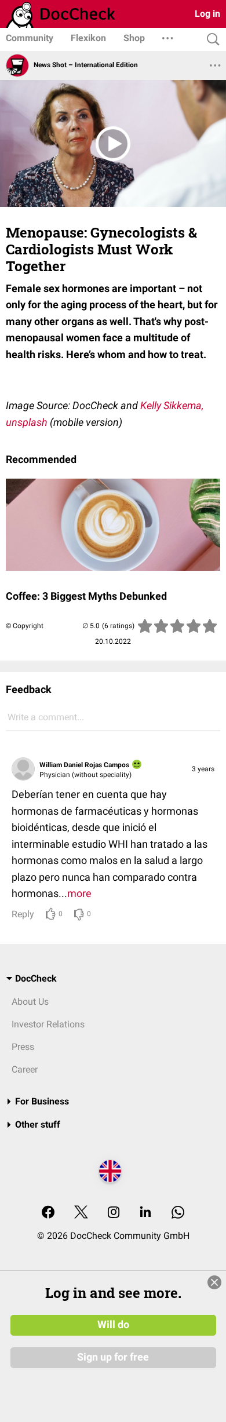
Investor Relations (48, 1024)
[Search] (210, 40)
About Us (30, 1001)
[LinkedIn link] (145, 1213)
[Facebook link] (48, 1213)
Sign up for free (113, 1357)
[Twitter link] (81, 1213)
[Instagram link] (113, 1213)
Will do (113, 1324)
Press (23, 1046)
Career (25, 1069)
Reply (23, 914)
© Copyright (24, 626)
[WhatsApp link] (178, 1213)
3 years (203, 769)
